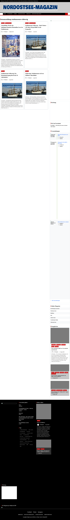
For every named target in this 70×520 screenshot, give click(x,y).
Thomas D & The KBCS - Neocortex (62, 143)
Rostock (53, 346)
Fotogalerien (53, 344)
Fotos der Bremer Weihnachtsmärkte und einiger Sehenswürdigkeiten (58, 376)
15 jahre (21, 434)
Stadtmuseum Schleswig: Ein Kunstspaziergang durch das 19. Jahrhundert (9, 75)
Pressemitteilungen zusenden (24, 422)
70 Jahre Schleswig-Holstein (23, 439)
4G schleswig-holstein (22, 431)
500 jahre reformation (22, 444)
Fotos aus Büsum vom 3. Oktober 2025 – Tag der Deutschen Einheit (59, 392)
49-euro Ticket (21, 436)
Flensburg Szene (53, 310)
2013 (20, 446)
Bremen (53, 372)
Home (20, 404)
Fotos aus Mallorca (41, 422)
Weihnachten (54, 373)
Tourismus (56, 346)
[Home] (1, 14)
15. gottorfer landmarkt (26, 434)
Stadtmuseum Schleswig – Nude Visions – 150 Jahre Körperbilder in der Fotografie (36, 27)
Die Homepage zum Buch (55, 308)
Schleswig (2, 23)
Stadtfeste (66, 372)
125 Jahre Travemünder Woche (28, 441)
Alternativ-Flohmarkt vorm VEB (63, 135)
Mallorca (38, 420)
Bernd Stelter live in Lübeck (63, 221)
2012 (27, 444)
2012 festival (31, 444)
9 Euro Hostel (28, 431)
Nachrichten (63, 344)
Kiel (51, 315)
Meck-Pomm (59, 344)
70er (28, 439)
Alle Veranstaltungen (56, 300)
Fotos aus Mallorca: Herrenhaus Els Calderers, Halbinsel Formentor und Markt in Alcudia (43, 451)
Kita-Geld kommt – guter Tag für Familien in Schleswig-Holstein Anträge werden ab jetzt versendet (26, 418)
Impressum (21, 413)
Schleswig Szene (53, 322)
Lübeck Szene (53, 317)
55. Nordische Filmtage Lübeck (28, 436)
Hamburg (52, 313)
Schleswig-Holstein (8, 23)
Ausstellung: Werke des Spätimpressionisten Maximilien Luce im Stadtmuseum (12, 27)
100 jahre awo (21, 441)
